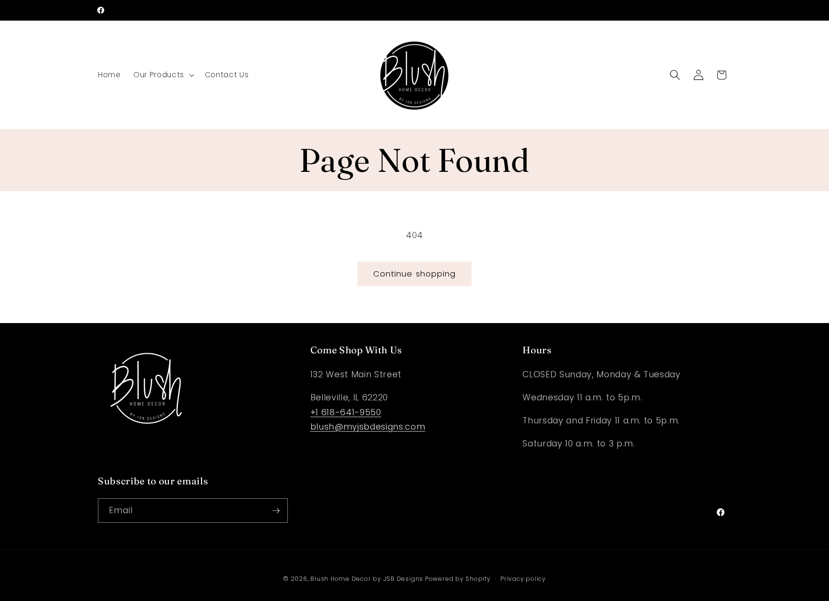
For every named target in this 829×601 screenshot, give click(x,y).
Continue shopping (414, 273)
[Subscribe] (275, 510)
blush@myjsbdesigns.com (368, 427)
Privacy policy (523, 579)
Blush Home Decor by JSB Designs (367, 579)
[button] (163, 75)
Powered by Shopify (458, 579)
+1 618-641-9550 (345, 412)
